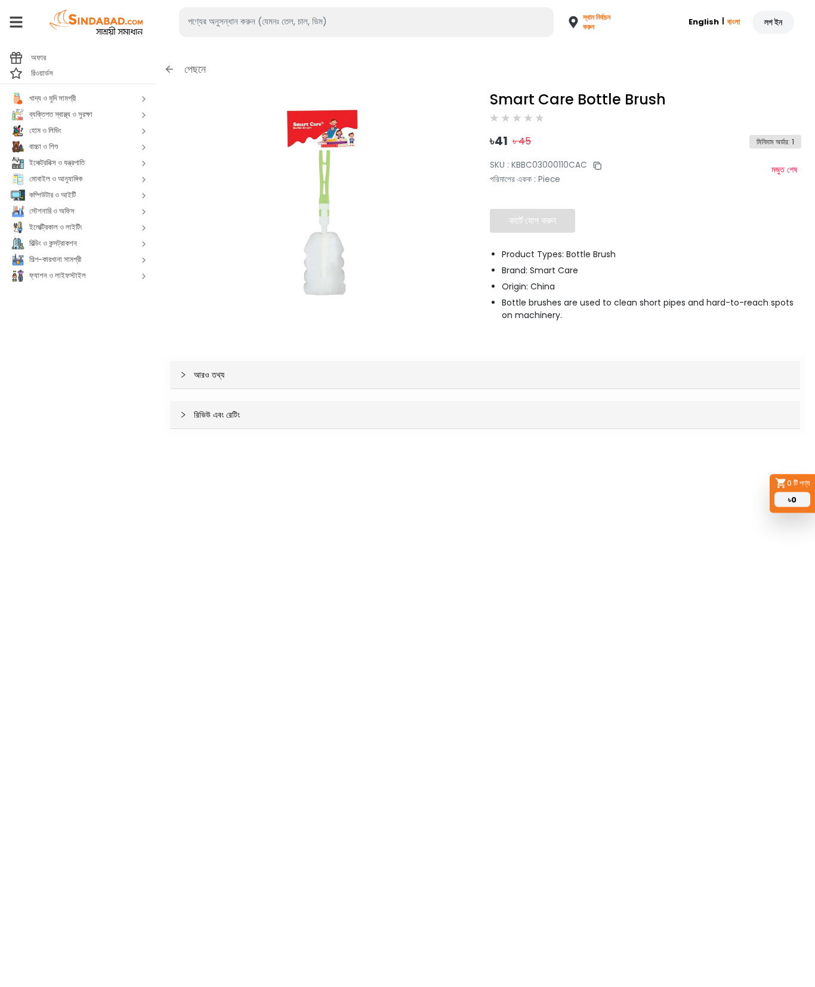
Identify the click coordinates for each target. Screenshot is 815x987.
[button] (583, 22)
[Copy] (594, 165)
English (704, 21)
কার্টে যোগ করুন (532, 220)
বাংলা (733, 21)
